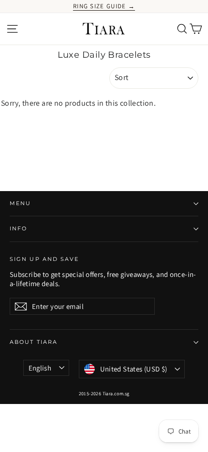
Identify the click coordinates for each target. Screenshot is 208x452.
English (40, 367)
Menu (20, 203)
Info (18, 229)
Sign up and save (44, 259)
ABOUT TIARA (34, 342)
